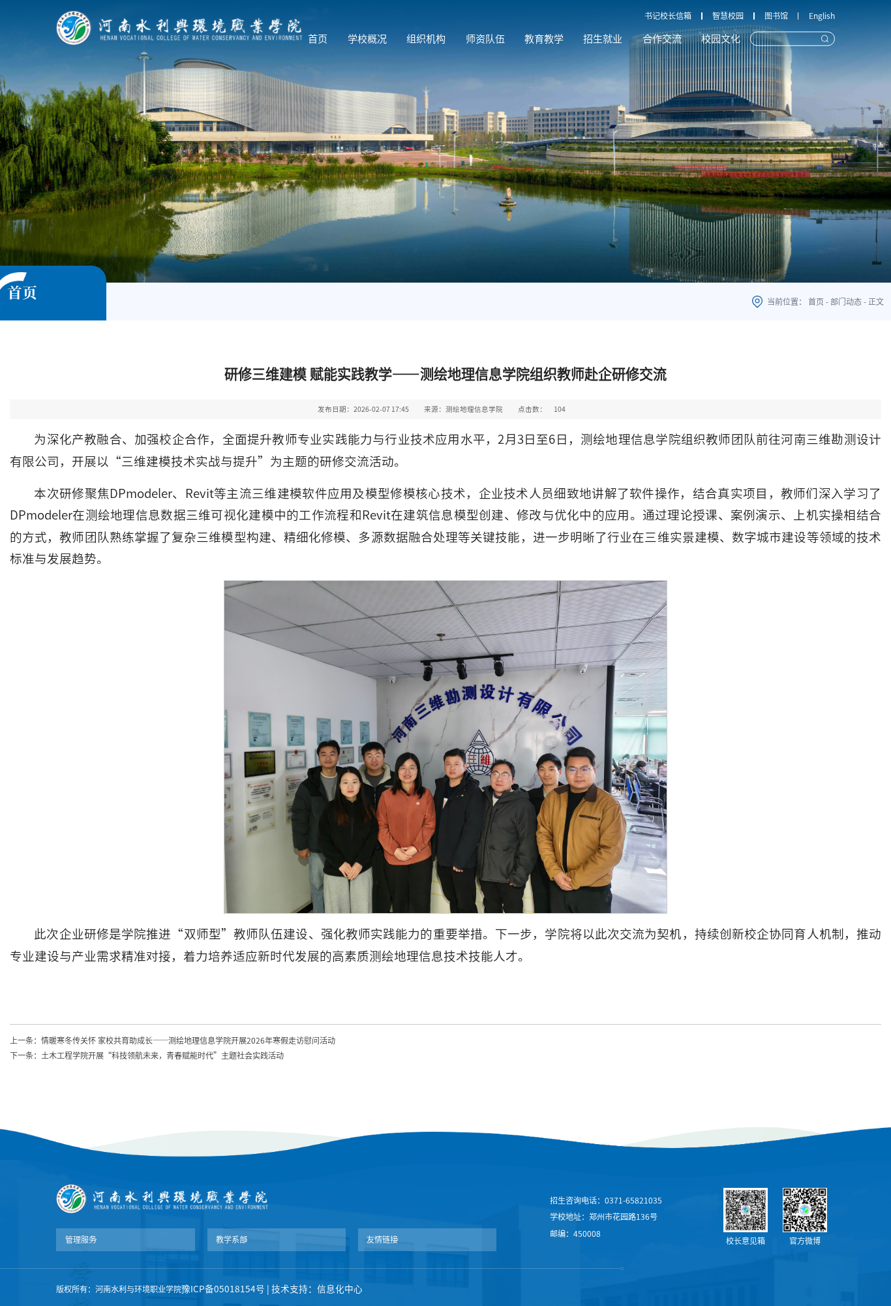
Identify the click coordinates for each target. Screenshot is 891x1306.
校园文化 (720, 39)
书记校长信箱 (667, 16)
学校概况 (367, 39)
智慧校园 (728, 16)
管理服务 (81, 1239)
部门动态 (846, 301)
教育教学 (544, 39)
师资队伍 (485, 39)
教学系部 (231, 1239)
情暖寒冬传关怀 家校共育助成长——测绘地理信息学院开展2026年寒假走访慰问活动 (188, 1040)
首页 (317, 39)
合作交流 (662, 39)
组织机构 (426, 39)
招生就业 (602, 39)
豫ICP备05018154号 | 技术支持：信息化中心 (272, 1289)
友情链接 (382, 1239)
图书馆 (776, 16)
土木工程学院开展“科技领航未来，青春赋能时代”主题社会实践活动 (162, 1055)
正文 (876, 301)
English (822, 16)
